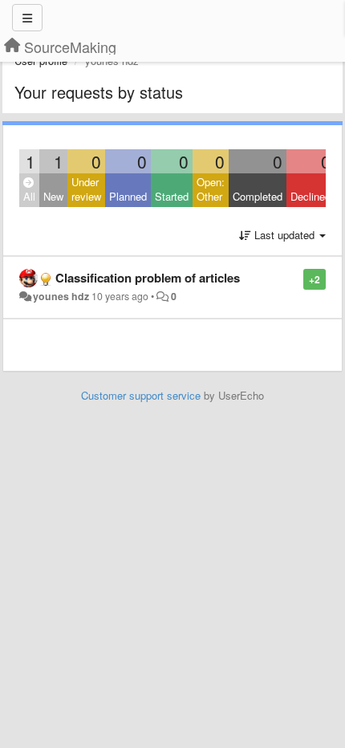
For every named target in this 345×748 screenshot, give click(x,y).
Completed (257, 196)
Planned (128, 196)
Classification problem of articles (147, 278)
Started (172, 196)
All (29, 196)
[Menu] (27, 17)
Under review (86, 189)
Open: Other (211, 189)
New (53, 196)
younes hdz (61, 296)
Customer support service (141, 395)
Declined (310, 196)
